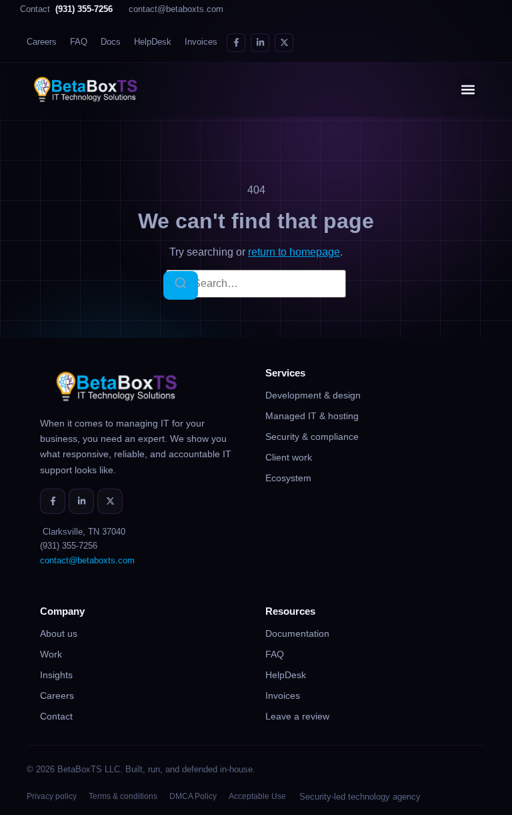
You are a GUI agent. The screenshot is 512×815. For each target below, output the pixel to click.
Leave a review (297, 716)
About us (58, 633)
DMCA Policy (193, 796)
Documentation (297, 633)
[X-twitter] (284, 42)
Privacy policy (52, 796)
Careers (42, 42)
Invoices (201, 42)
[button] (468, 89)
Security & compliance (312, 436)
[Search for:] (256, 284)
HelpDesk (152, 42)
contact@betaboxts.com (176, 9)
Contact (66, 9)
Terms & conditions (123, 796)
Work (51, 654)
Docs (111, 42)
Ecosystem (288, 478)
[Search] (180, 285)
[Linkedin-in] (260, 42)
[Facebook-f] (236, 42)
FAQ (78, 42)
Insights (56, 674)
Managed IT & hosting (312, 416)
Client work (288, 457)
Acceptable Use (257, 796)
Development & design (313, 395)
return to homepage (294, 252)
